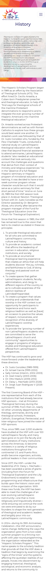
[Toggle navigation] (41, 14)
